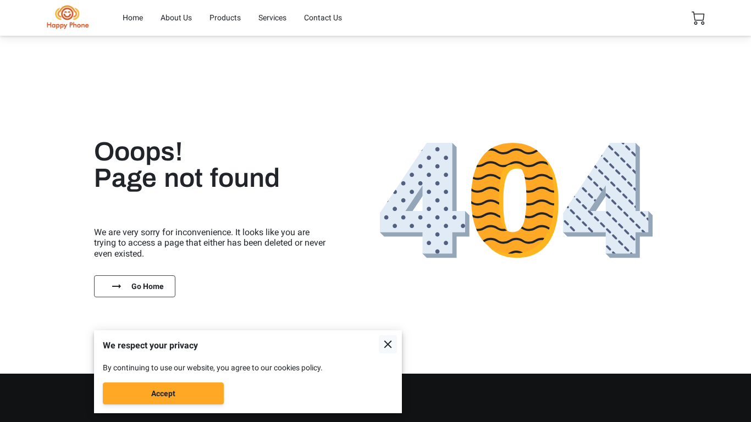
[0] (698, 18)
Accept (163, 393)
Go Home (147, 286)
